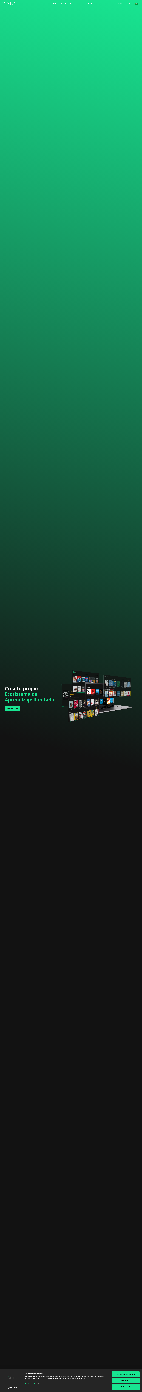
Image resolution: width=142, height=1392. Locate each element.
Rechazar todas (126, 1387)
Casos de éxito (66, 4)
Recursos (80, 4)
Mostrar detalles (30, 1384)
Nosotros (52, 4)
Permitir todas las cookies (126, 1374)
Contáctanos (124, 4)
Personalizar (125, 1380)
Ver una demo (12, 709)
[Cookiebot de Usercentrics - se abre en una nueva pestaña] (12, 1388)
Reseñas (91, 4)
